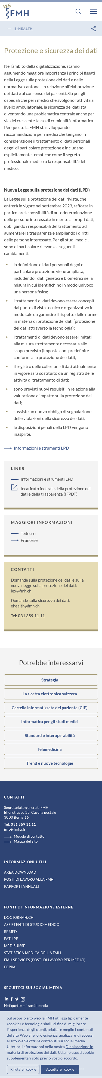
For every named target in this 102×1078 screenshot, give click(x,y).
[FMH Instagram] (23, 999)
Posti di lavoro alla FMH (29, 879)
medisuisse (15, 946)
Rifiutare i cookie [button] (23, 1069)
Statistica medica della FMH (32, 953)
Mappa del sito (26, 841)
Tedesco (28, 533)
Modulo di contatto (29, 836)
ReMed (10, 931)
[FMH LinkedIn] (6, 999)
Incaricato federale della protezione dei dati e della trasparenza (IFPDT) (56, 491)
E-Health (23, 28)
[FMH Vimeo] (16, 999)
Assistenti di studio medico (31, 924)
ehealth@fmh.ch (25, 605)
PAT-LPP (11, 938)
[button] (80, 1058)
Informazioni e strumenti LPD (41, 447)
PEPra (10, 967)
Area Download (20, 872)
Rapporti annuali (21, 886)
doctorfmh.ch (18, 917)
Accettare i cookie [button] (60, 1069)
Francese (29, 540)
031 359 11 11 (23, 824)
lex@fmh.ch (21, 590)
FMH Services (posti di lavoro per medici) (45, 960)
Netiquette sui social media (26, 1005)
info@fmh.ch (14, 829)
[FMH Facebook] (11, 999)
